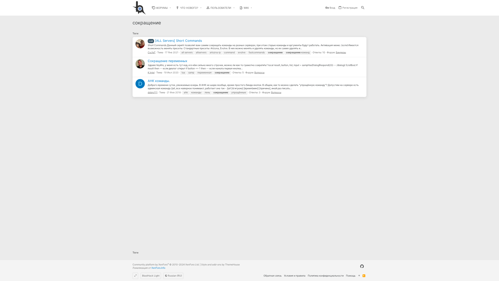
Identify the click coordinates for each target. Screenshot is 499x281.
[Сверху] (359, 276)
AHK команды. (159, 81)
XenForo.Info (158, 267)
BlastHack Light (150, 275)
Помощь (351, 275)
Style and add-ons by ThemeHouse (220, 264)
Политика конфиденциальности (326, 275)
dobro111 (152, 92)
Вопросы (259, 72)
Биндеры (341, 52)
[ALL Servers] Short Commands (175, 41)
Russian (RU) (174, 275)
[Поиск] (362, 8)
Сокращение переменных (167, 61)
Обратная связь (273, 275)
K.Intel (151, 72)
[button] (170, 8)
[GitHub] (362, 266)
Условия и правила (294, 275)
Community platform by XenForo (166, 264)
